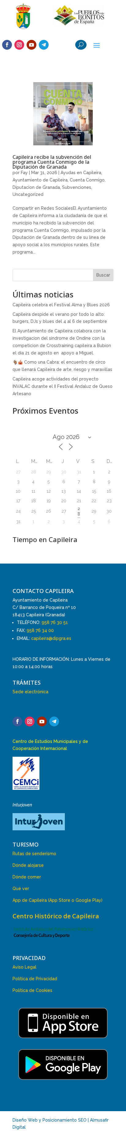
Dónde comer (27, 876)
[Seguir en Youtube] (31, 45)
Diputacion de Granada (36, 187)
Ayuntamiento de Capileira (40, 180)
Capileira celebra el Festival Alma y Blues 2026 (61, 304)
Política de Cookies (32, 990)
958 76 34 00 (40, 630)
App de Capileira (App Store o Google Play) (57, 900)
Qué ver (21, 888)
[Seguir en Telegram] (44, 45)
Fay (24, 172)
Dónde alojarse (28, 865)
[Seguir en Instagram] (19, 45)
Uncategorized (28, 194)
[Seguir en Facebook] (7, 45)
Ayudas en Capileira (81, 172)
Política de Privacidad (35, 978)
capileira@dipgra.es (51, 638)
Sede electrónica (30, 691)
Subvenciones (76, 187)
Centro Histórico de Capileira (56, 916)
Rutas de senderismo (34, 853)
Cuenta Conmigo (87, 180)
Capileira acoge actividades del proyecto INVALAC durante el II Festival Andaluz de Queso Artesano (63, 386)
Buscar (103, 275)
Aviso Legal (24, 967)
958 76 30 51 (55, 622)
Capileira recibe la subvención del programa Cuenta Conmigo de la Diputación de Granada (52, 162)
